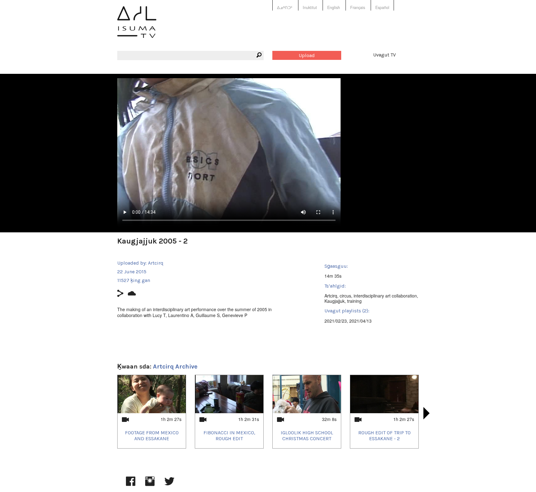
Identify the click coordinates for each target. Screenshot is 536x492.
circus (345, 296)
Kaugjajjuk (334, 301)
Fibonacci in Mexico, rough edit (229, 435)
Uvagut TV (384, 55)
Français (357, 7)
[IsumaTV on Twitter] (169, 484)
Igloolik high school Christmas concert (307, 435)
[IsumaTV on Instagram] (150, 484)
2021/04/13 (360, 321)
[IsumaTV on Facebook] (131, 484)
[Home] (136, 26)
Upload (307, 55)
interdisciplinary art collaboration (385, 296)
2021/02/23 (335, 321)
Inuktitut (310, 7)
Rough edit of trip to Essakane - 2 (384, 435)
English (333, 7)
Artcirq (155, 263)
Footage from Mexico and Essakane (152, 435)
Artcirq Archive (175, 366)
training (354, 301)
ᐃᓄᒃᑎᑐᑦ (285, 7)
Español (382, 7)
